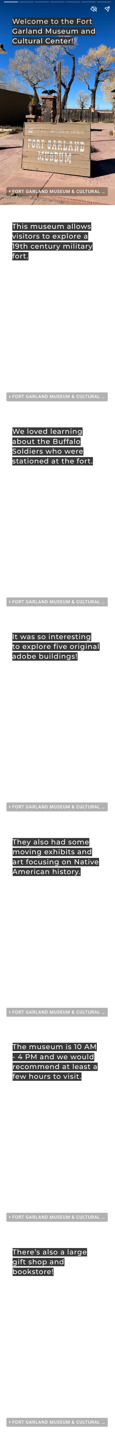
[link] (57, 191)
